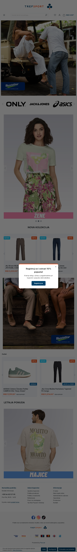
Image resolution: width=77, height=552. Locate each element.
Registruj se (38, 283)
